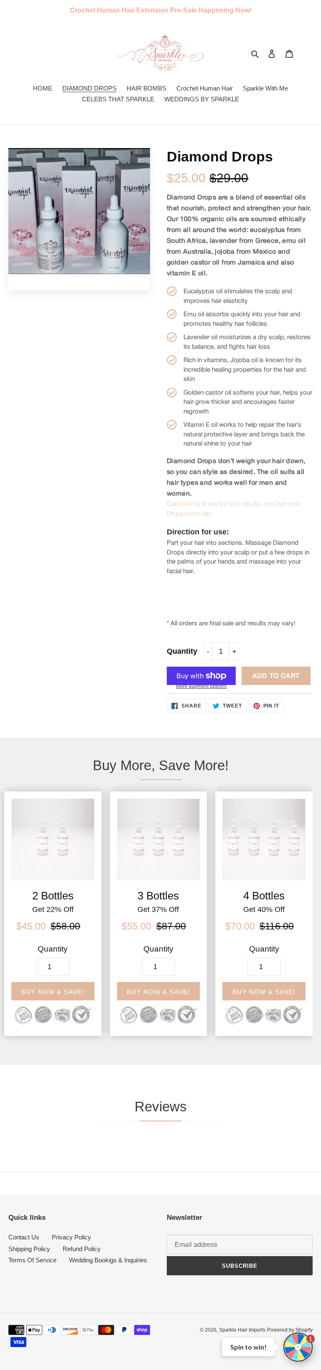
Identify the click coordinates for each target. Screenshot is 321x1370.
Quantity (182, 651)
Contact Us (23, 1237)
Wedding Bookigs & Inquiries (108, 1260)
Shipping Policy (29, 1248)
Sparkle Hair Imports (242, 1330)
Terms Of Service (32, 1260)
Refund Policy (82, 1248)
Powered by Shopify (290, 1330)
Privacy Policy (71, 1237)
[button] (298, 1347)
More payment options (201, 686)
